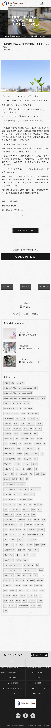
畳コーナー (17, 494)
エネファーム (8, 545)
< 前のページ (7, 286)
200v (5, 540)
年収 (22, 423)
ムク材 (18, 469)
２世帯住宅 (7, 434)
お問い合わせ (28, 408)
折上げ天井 (27, 459)
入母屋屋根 (37, 444)
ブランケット (32, 530)
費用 (17, 439)
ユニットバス (27, 575)
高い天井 (14, 479)
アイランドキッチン (31, 454)
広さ (35, 575)
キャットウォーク (15, 530)
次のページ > (44, 286)
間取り (16, 434)
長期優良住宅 (22, 499)
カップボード (8, 560)
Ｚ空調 (15, 595)
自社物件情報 (8, 418)
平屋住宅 (12, 540)
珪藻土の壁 (23, 474)
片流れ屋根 (27, 444)
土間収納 (29, 469)
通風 (11, 600)
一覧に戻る (25, 286)
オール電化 (30, 580)
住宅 (18, 449)
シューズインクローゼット (12, 565)
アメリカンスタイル (29, 449)
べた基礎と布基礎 (9, 459)
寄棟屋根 (13, 444)
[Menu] (47, 3)
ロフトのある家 (26, 434)
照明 (35, 459)
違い (19, 459)
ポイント (18, 514)
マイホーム (7, 423)
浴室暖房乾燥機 (23, 606)
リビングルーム (35, 489)
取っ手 (42, 590)
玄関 (5, 530)
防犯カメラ (21, 550)
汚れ (31, 474)
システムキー (39, 525)
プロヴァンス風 (9, 449)
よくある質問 (17, 403)
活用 (19, 504)
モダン (22, 545)
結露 (5, 590)
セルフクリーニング (10, 525)
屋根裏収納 (40, 580)
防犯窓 (41, 530)
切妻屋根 (39, 439)
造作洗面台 (21, 520)
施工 (39, 509)
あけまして (12, 606)
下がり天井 (7, 464)
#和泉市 (25, 314)
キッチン (17, 464)
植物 (5, 509)
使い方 (34, 464)
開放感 (41, 570)
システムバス (8, 580)
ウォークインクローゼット (12, 570)
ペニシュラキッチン (30, 570)
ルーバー (22, 595)
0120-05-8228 (27, 256)
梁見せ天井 (27, 504)
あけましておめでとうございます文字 (16, 489)
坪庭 (40, 504)
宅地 (31, 585)
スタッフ (7, 403)
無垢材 (37, 474)
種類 (32, 439)
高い (21, 479)
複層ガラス (38, 585)
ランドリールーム (9, 499)
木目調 (18, 600)
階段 (33, 509)
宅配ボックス (8, 555)
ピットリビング (31, 540)
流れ (38, 418)
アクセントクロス (9, 520)
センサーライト (15, 535)
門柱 (43, 520)
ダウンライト (8, 469)
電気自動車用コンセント (35, 535)
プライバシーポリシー (11, 413)
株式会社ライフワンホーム (12, 408)
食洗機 (40, 600)
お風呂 (18, 575)
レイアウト (7, 494)
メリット (21, 540)
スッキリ (7, 595)
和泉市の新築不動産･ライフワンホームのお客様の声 (20, 398)
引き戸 (35, 590)
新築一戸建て (8, 439)
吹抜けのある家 (9, 454)
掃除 (5, 611)
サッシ (30, 595)
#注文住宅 (34, 314)
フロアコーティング (22, 560)
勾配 (20, 444)
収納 (42, 454)
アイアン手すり (15, 509)
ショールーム (20, 580)
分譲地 (25, 585)
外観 (5, 444)
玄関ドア (13, 590)
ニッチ (33, 555)
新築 (13, 383)
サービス (42, 398)
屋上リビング (8, 514)
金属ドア (21, 590)
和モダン (29, 545)
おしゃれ (7, 429)
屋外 (24, 535)
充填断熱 (17, 585)
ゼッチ (26, 555)
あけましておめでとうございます (14, 484)
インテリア (32, 600)
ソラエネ (18, 555)
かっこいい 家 (20, 418)
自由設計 (39, 423)
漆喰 (43, 474)
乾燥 (39, 606)
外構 (29, 520)
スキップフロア (29, 494)
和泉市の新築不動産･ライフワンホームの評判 (18, 393)
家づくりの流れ (33, 413)
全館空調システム (9, 550)
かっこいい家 (28, 429)
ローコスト (30, 423)
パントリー (26, 464)
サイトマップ (38, 694)
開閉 (5, 600)
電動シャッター (33, 550)
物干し (37, 545)
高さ (35, 504)
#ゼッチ (16, 314)
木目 (24, 600)
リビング (38, 429)
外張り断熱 (7, 585)
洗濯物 (33, 606)
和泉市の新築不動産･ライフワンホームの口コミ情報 (20, 388)
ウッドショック (28, 565)
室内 (43, 545)
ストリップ (26, 509)
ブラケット (28, 525)
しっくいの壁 (8, 474)
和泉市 (6, 383)
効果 (5, 535)
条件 (30, 499)
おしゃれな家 (17, 429)
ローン (16, 423)
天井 (27, 479)
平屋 (35, 434)
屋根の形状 (24, 439)
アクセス (26, 403)
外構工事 (36, 520)
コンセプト (20, 383)
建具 (28, 590)
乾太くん (26, 514)
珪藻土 (6, 479)
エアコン (19, 454)
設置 (33, 514)
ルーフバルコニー (9, 504)
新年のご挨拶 (8, 575)
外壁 (21, 525)
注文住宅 (31, 418)
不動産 (23, 413)
